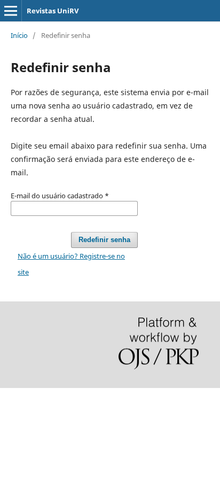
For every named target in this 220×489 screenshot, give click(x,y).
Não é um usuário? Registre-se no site (71, 264)
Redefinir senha (104, 240)
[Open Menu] (10, 10)
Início (19, 35)
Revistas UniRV (52, 10)
